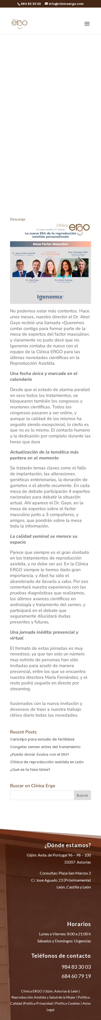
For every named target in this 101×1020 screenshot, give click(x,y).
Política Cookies (67, 1003)
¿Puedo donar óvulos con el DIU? (39, 754)
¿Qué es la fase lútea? (30, 769)
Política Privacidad (38, 1003)
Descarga (17, 219)
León (74, 991)
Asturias (60, 991)
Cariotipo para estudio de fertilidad (42, 739)
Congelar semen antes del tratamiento (45, 746)
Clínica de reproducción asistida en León (47, 762)
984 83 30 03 (31, 4)
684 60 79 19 (76, 976)
